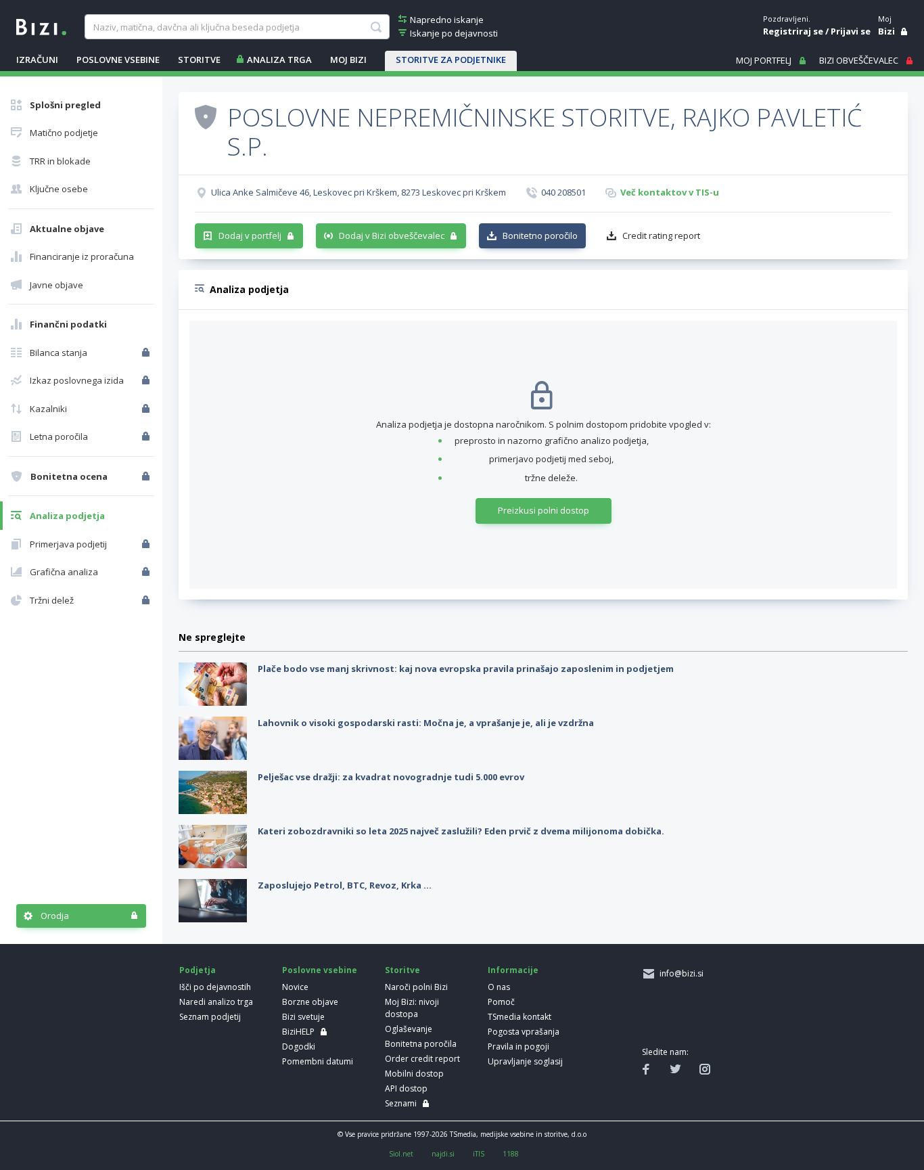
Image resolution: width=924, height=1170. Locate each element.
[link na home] (41, 26)
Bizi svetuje (303, 1016)
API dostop (406, 1088)
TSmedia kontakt (519, 1016)
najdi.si (443, 1153)
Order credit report (422, 1058)
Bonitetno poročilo (540, 235)
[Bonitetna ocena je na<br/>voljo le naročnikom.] (147, 476)
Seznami (401, 1103)
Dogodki (298, 1046)
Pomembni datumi (317, 1061)
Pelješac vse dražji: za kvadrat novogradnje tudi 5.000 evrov (391, 777)
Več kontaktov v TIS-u (669, 192)
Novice (295, 987)
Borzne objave (310, 1002)
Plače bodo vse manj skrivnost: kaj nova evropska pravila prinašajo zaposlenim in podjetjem (466, 668)
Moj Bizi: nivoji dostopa (412, 1008)
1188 (511, 1153)
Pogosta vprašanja (523, 1031)
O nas (499, 987)
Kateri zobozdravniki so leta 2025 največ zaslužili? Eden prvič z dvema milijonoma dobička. (461, 831)
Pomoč (501, 1002)
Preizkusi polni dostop (543, 510)
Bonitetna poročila (421, 1044)
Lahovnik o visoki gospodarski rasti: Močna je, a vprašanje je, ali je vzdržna (426, 723)
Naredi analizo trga (216, 1002)
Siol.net (401, 1153)
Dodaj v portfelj (249, 235)
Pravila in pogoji (518, 1046)
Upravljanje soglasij (525, 1061)
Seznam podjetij (210, 1016)
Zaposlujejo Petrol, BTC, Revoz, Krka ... (345, 885)
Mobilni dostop (414, 1073)
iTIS (478, 1153)
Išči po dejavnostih (215, 987)
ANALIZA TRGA (279, 59)
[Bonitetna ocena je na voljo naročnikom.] (205, 116)
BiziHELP (298, 1031)
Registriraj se (793, 31)
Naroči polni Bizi (416, 987)
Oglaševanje (408, 1029)
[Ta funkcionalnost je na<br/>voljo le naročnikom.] (147, 352)
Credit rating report (661, 235)
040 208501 (563, 192)
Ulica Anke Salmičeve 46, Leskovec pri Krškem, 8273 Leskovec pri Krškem (358, 192)
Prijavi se (851, 31)
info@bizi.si (679, 973)
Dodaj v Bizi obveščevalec (391, 235)
